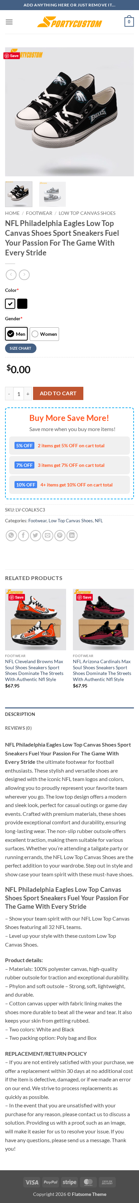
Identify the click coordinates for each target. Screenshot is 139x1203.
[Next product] (11, 275)
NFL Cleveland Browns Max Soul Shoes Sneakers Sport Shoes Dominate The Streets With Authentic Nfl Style (34, 670)
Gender (14, 318)
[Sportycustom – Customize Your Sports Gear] (69, 22)
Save (14, 55)
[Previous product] (24, 275)
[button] (9, 22)
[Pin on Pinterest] (59, 535)
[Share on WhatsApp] (11, 535)
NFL (99, 520)
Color (12, 290)
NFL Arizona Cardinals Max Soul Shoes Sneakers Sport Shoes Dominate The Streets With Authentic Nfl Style (102, 670)
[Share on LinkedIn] (72, 535)
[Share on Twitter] (35, 535)
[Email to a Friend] (47, 535)
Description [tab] (20, 714)
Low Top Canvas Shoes (87, 213)
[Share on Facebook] (23, 535)
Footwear (39, 213)
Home (12, 213)
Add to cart (58, 393)
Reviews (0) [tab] (18, 728)
